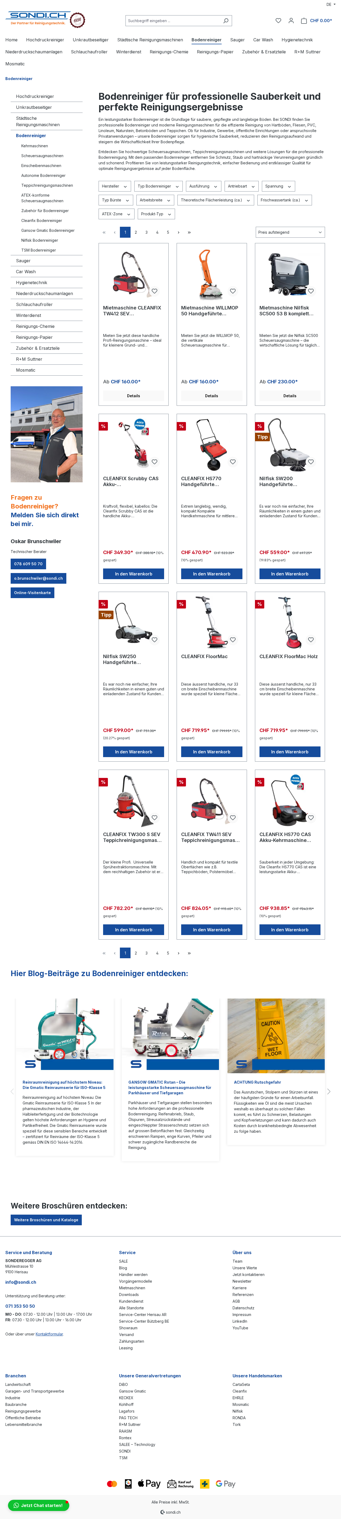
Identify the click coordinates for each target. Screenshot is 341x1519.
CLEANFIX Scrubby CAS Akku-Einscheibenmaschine (131, 481)
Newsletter (242, 1281)
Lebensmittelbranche (23, 1424)
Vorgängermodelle (135, 1281)
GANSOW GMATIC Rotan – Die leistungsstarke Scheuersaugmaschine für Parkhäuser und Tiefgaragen (169, 1087)
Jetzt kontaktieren (249, 1274)
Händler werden (133, 1274)
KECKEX (126, 1397)
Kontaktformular (49, 1334)
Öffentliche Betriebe (23, 1417)
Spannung (274, 186)
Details (133, 395)
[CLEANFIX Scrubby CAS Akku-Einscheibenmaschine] (133, 445)
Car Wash (26, 271)
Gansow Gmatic (132, 1391)
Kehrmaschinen (34, 146)
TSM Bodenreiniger (38, 250)
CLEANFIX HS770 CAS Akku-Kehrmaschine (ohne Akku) (285, 837)
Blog (123, 1268)
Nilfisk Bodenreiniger (39, 240)
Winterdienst (28, 315)
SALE (123, 1261)
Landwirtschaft (18, 1384)
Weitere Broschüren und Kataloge (46, 1220)
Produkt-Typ (152, 214)
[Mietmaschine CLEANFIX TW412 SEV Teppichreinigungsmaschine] (133, 274)
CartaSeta (241, 1384)
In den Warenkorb (133, 573)
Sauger (23, 260)
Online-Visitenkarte (32, 592)
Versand (126, 1334)
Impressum (242, 1314)
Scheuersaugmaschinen (42, 155)
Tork (237, 1424)
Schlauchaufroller (34, 304)
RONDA (239, 1417)
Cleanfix (240, 1391)
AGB (236, 1301)
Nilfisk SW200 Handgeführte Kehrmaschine (276, 481)
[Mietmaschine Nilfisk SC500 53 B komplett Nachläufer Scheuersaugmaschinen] (289, 274)
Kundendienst (131, 1301)
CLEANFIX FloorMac (204, 656)
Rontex (125, 1438)
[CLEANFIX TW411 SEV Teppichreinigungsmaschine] (211, 801)
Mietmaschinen (132, 1288)
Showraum (128, 1328)
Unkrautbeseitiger (34, 107)
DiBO (123, 1384)
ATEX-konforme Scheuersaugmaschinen (42, 198)
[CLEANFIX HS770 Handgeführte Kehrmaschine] (211, 445)
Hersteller (111, 186)
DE (329, 4)
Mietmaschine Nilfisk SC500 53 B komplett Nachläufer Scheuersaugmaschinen (287, 311)
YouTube (240, 1328)
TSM (123, 1458)
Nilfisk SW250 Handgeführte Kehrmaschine (120, 659)
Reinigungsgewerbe (23, 1411)
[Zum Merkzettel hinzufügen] (154, 291)
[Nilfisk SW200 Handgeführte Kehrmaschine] (289, 445)
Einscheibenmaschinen (41, 165)
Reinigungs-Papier (34, 337)
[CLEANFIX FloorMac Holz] (289, 623)
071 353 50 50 (20, 1306)
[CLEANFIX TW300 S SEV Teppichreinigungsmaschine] (133, 801)
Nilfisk (238, 1411)
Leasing (126, 1348)
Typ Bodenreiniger (155, 186)
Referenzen (243, 1294)
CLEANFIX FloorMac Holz (288, 656)
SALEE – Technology (137, 1444)
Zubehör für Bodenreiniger (45, 210)
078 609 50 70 (28, 564)
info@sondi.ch (20, 1282)
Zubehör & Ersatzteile (38, 348)
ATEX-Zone (113, 214)
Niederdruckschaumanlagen (44, 293)
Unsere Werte (245, 1268)
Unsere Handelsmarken (257, 1375)
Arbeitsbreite (152, 200)
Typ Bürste (112, 200)
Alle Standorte (131, 1308)
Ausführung (199, 186)
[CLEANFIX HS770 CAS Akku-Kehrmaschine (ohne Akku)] (289, 801)
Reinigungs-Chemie (35, 326)
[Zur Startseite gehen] (45, 19)
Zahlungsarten (131, 1341)
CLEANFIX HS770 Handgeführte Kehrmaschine (201, 481)
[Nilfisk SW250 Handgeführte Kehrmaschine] (133, 623)
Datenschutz (243, 1308)
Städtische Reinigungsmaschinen (38, 121)
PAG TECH (128, 1417)
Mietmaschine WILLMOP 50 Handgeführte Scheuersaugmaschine (209, 311)
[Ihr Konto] (291, 20)
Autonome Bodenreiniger (43, 175)
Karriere (240, 1288)
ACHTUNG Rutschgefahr (257, 1082)
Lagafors (127, 1411)
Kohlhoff (126, 1404)
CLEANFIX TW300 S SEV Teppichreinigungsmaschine (133, 837)
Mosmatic (25, 370)
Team (237, 1261)
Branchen (15, 1375)
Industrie (12, 1397)
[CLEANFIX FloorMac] (211, 623)
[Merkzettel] (278, 20)
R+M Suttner (29, 359)
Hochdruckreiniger (35, 96)
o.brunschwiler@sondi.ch (38, 578)
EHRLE (238, 1397)
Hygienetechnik (31, 282)
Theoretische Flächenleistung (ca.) (212, 200)
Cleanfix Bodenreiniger (41, 220)
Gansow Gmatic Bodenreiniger (48, 230)
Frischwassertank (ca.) (281, 200)
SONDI (125, 1451)
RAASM (125, 1431)
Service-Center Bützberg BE (144, 1321)
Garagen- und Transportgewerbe (34, 1391)
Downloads (129, 1294)
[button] (38, 1505)
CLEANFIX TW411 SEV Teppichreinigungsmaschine (211, 837)
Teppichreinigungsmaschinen (47, 185)
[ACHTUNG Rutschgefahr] (276, 1036)
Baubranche (16, 1404)
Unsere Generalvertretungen (150, 1375)
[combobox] (172, 20)
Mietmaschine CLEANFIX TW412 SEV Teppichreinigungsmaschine (133, 311)
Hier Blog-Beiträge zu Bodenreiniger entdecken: (99, 973)
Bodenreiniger (31, 135)
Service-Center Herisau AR (143, 1314)
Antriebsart (238, 186)
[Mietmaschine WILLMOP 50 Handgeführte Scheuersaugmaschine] (211, 274)
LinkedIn (240, 1321)
